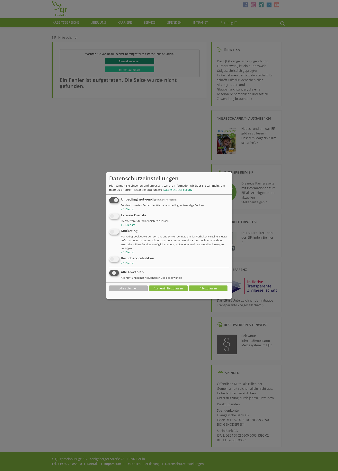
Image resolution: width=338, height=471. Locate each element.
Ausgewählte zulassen (168, 288)
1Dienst (127, 209)
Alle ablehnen (128, 288)
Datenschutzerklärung (177, 190)
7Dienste (128, 225)
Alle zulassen (208, 288)
